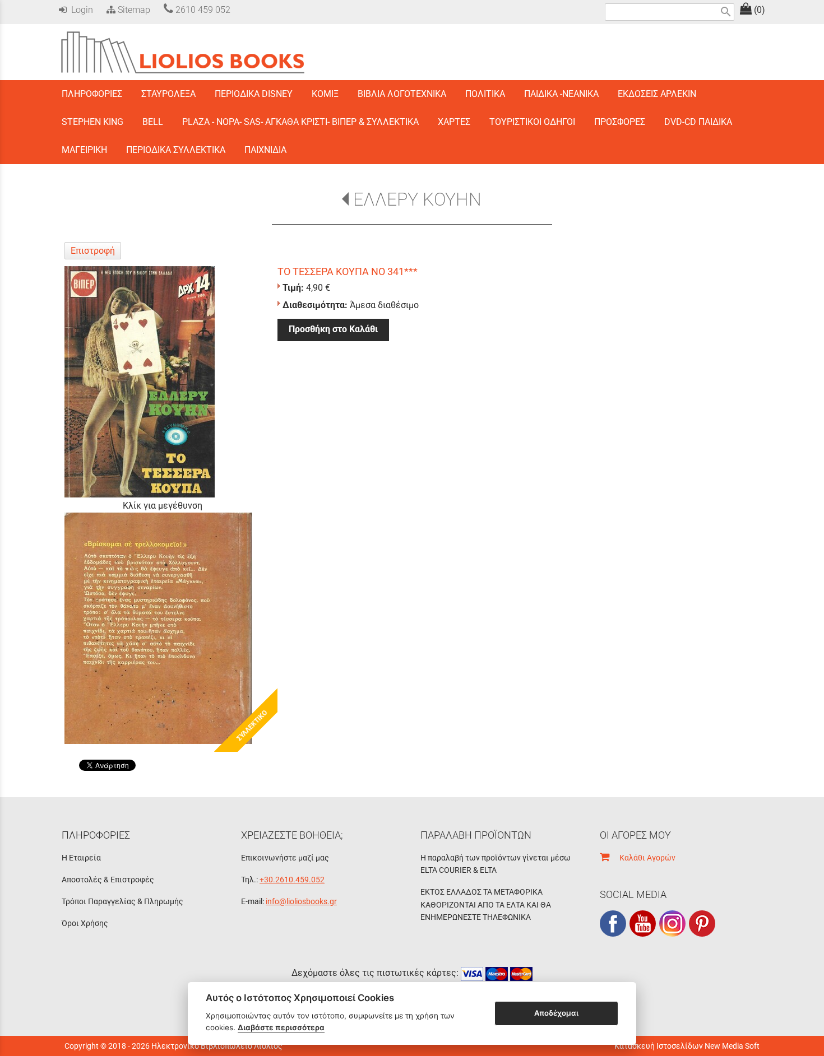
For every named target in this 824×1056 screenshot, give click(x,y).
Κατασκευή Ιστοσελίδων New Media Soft (687, 1045)
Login (80, 9)
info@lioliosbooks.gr (301, 901)
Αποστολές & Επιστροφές (108, 879)
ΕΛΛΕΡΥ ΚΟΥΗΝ (417, 199)
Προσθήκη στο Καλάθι (333, 329)
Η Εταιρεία (81, 857)
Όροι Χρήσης (85, 923)
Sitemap (132, 9)
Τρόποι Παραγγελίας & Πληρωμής (122, 901)
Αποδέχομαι (556, 1012)
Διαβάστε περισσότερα (281, 1027)
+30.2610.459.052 (292, 879)
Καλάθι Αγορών (642, 857)
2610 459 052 (201, 9)
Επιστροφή (93, 250)
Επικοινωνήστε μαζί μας (285, 857)
